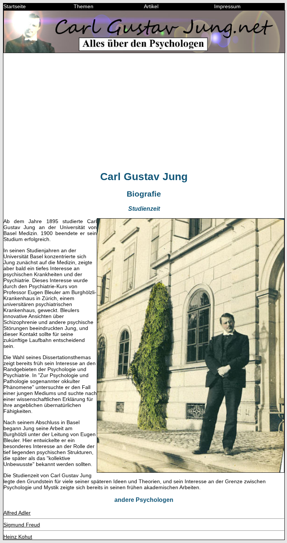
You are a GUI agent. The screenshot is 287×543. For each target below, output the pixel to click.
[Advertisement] (143, 111)
